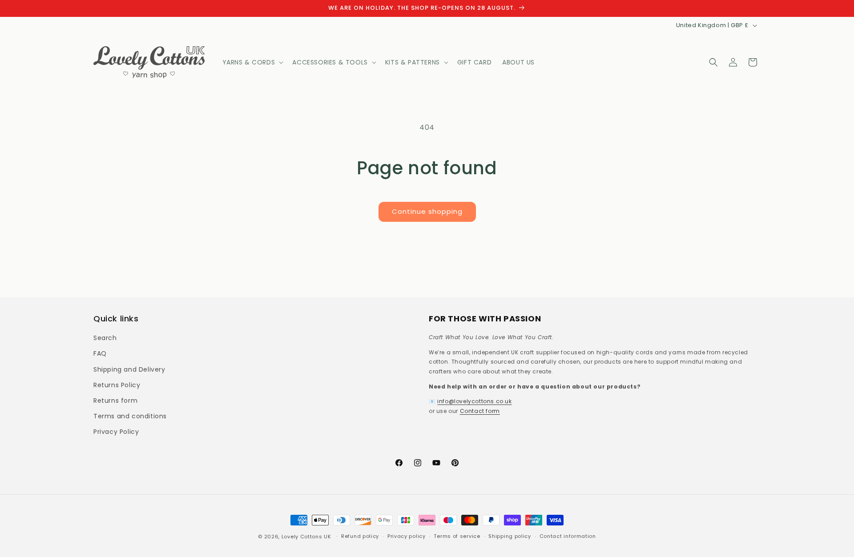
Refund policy (360, 536)
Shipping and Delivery (129, 369)
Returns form (115, 400)
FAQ (100, 353)
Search (105, 337)
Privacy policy (406, 536)
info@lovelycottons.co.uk (474, 401)
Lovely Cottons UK (306, 536)
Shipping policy (509, 536)
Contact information (568, 536)
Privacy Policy (116, 431)
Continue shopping (427, 211)
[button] (252, 62)
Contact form (480, 411)
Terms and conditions (130, 416)
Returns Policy (116, 385)
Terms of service (457, 536)
